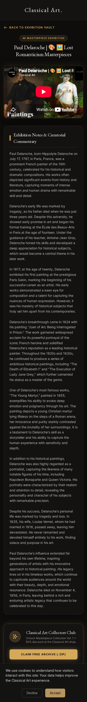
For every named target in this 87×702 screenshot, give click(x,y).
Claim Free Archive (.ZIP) (43, 654)
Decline (32, 693)
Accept (55, 693)
